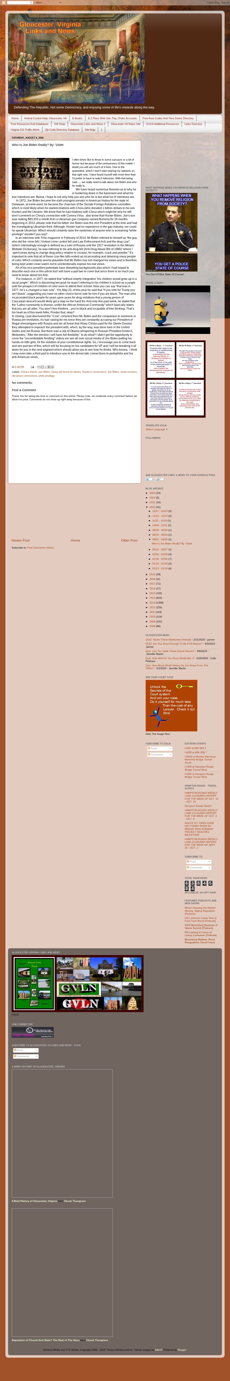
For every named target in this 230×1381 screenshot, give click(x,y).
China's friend (28, 372)
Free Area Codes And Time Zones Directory (168, 118)
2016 (153, 588)
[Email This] (39, 367)
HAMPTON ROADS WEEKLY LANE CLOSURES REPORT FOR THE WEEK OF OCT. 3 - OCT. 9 (201, 814)
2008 (153, 626)
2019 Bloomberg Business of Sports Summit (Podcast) (201, 926)
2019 (153, 574)
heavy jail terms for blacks (66, 372)
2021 (153, 502)
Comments (156, 754)
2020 (153, 507)
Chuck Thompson (75, 1201)
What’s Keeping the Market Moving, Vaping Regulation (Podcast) (200, 911)
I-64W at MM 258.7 (196, 752)
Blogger (182, 1350)
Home (15, 118)
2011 (153, 612)
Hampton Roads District (198, 806)
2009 (153, 621)
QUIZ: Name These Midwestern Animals (168, 639)
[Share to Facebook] (49, 367)
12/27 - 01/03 (160, 511)
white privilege (46, 375)
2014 (153, 598)
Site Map (90, 129)
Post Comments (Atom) (40, 547)
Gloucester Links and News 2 (88, 123)
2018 (153, 579)
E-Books (77, 118)
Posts (153, 748)
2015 (153, 593)
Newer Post (21, 540)
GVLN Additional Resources (162, 123)
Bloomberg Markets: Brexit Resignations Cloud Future (200, 941)
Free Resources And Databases (30, 123)
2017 (153, 583)
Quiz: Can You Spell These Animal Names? (170, 651)
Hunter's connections (94, 372)
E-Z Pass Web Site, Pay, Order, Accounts (112, 118)
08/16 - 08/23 (160, 534)
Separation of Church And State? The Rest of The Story (46, 1340)
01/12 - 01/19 (160, 568)
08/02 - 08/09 (160, 539)
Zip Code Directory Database (62, 129)
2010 (153, 616)
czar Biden (44, 372)
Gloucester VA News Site (126, 123)
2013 (153, 602)
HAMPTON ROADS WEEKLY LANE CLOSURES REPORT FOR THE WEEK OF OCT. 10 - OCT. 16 (201, 797)
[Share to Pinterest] (52, 367)
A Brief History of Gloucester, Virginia (34, 1201)
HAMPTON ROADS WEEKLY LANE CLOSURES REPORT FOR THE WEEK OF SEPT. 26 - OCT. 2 (201, 843)
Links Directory (193, 123)
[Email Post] (32, 367)
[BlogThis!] (42, 367)
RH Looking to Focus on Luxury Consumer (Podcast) (201, 934)
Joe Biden (113, 372)
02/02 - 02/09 (160, 554)
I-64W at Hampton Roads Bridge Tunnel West (199, 768)
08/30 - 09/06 (160, 530)
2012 (153, 607)
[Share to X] (45, 367)
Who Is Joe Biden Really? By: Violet (172, 543)
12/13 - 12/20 (160, 516)
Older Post (129, 540)
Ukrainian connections (24, 375)
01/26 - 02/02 (160, 559)
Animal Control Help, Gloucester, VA (45, 118)
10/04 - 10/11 (160, 525)
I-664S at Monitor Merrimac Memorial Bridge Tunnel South (200, 759)
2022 (153, 497)
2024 (153, 493)
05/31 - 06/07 (160, 549)
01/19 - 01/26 (160, 563)
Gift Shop (59, 123)
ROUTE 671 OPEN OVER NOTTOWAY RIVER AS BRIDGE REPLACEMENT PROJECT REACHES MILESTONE (199, 829)
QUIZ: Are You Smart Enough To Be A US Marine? (174, 643)
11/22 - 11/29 (160, 520)
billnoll (158, 1350)
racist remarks (128, 372)
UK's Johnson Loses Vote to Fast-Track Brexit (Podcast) (201, 919)
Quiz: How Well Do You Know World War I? (170, 658)
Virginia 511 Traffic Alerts (25, 129)
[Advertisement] (74, 510)
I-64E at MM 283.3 (195, 748)
